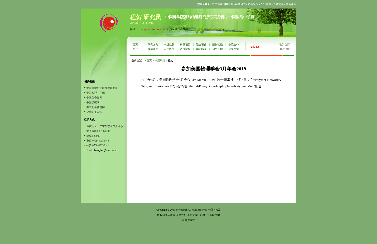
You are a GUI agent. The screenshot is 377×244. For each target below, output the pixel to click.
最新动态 (153, 48)
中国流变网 (92, 102)
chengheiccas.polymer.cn (154, 29)
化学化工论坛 (94, 112)
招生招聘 (217, 48)
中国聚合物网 (94, 97)
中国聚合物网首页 (222, 4)
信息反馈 (233, 48)
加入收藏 (284, 48)
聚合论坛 (291, 4)
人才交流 (278, 4)
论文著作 (201, 44)
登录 (207, 4)
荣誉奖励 (217, 44)
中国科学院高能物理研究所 (102, 88)
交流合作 (233, 44)
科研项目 (185, 44)
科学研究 (240, 4)
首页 (135, 44)
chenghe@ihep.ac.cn (105, 150)
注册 (199, 4)
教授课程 (185, 48)
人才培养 (169, 48)
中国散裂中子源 (95, 92)
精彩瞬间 (201, 48)
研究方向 (153, 44)
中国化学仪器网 (95, 107)
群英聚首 (253, 4)
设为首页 (284, 44)
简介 (135, 48)
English (255, 46)
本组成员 (169, 44)
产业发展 (265, 4)
